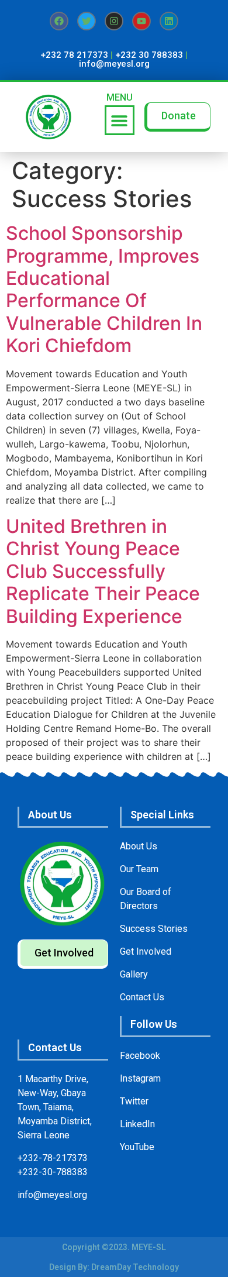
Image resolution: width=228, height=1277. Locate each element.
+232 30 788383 (149, 55)
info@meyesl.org (114, 63)
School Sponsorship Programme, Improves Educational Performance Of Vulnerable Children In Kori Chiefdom (104, 289)
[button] (119, 120)
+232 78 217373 (74, 55)
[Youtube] (141, 21)
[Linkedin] (169, 21)
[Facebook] (59, 21)
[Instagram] (114, 21)
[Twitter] (86, 21)
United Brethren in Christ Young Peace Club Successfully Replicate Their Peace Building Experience (103, 571)
